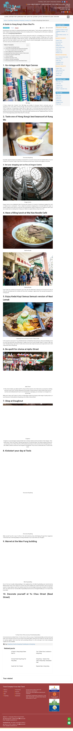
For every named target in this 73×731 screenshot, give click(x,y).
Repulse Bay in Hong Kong (42, 666)
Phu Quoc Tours (59, 71)
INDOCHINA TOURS (22, 16)
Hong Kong (10, 644)
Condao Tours (59, 73)
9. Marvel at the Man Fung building (12, 59)
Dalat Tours (58, 60)
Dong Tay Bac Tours (60, 47)
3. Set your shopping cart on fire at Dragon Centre (16, 50)
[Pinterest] (67, 2)
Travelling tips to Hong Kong (28, 644)
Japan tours (58, 97)
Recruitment (17, 695)
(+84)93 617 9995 (15, 724)
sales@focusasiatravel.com (11, 720)
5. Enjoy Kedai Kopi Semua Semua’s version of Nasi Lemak (17, 53)
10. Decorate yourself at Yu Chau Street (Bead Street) (16, 60)
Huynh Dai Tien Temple (17, 666)
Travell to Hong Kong (17, 644)
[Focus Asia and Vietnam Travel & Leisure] (11, 6)
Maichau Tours (59, 52)
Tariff (44, 1)
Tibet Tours (58, 104)
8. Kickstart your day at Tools (11, 57)
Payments (59, 1)
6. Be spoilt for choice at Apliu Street (12, 54)
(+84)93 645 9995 (15, 718)
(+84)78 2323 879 (7, 718)
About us (5, 689)
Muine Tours (58, 75)
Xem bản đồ (22, 718)
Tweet (12, 27)
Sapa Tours (58, 43)
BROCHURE (56, 16)
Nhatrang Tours (59, 58)
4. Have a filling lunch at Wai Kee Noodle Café (14, 51)
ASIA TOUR (30, 16)
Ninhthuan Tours (59, 64)
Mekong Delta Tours (60, 70)
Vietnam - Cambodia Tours (61, 88)
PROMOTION (47, 16)
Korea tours (58, 98)
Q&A (5, 693)
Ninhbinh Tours (59, 45)
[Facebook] (62, 2)
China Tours (58, 95)
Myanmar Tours (59, 87)
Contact (48, 1)
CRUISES (36, 16)
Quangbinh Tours (59, 62)
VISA (52, 16)
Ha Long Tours (59, 42)
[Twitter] (65, 2)
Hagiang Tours (59, 50)
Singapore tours (59, 102)
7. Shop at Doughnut (9, 56)
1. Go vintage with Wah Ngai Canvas (12, 47)
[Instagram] (69, 2)
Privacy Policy (53, 1)
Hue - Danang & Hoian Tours (62, 57)
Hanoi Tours (58, 49)
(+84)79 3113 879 (7, 724)
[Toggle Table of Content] (27, 45)
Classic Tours (59, 40)
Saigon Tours (59, 68)
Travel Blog (40, 1)
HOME (6, 16)
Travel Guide (17, 693)
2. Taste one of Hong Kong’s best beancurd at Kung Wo (16, 48)
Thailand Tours (59, 85)
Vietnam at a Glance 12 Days (62, 29)
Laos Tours (58, 83)
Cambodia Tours (59, 81)
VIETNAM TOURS (13, 16)
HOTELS (41, 16)
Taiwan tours (58, 100)
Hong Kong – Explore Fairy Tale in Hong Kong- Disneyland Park (43, 660)
